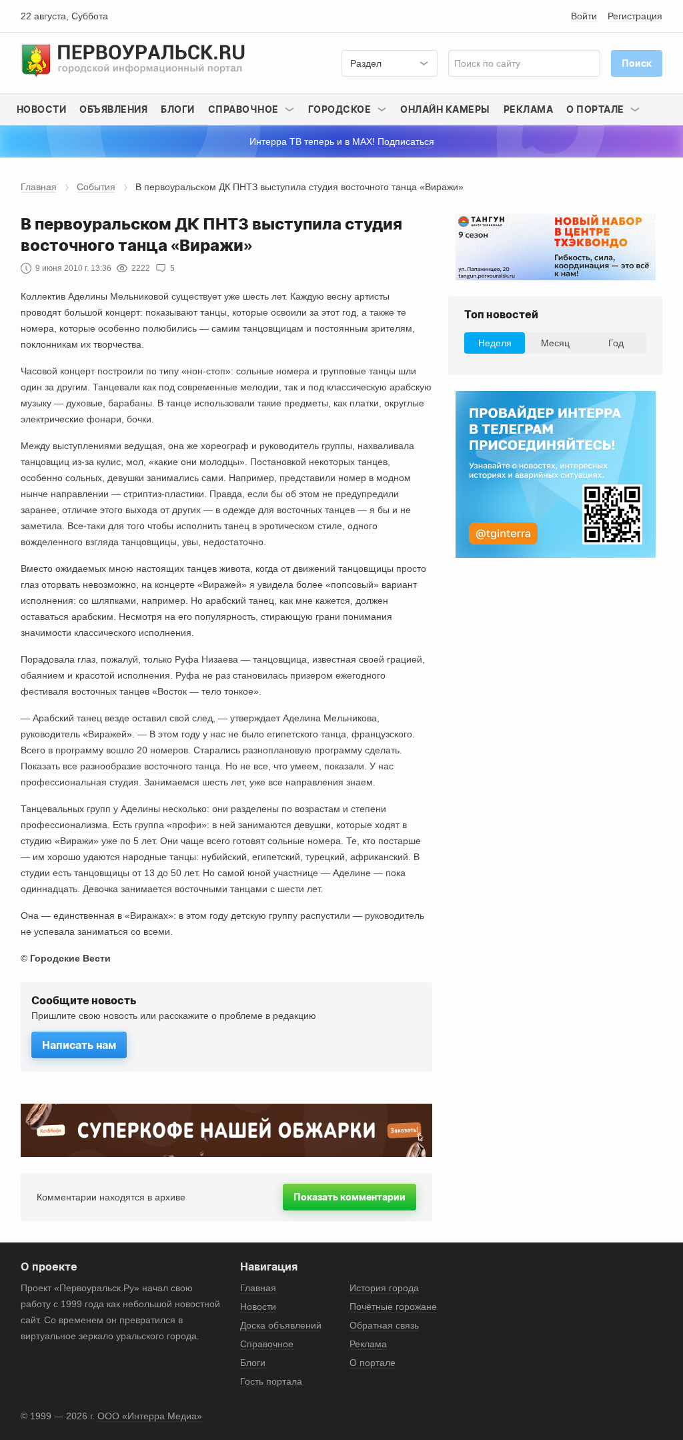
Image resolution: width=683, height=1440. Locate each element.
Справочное (266, 1344)
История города (384, 1288)
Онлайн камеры (445, 109)
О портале (373, 1362)
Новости (42, 109)
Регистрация (635, 16)
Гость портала (271, 1381)
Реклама (529, 109)
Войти (584, 16)
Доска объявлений (280, 1325)
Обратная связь (384, 1325)
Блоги (178, 109)
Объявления (113, 109)
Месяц (555, 343)
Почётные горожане (393, 1306)
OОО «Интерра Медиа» (149, 1416)
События (96, 187)
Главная (39, 187)
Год (616, 343)
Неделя (495, 343)
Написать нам (79, 1045)
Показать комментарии (349, 1196)
